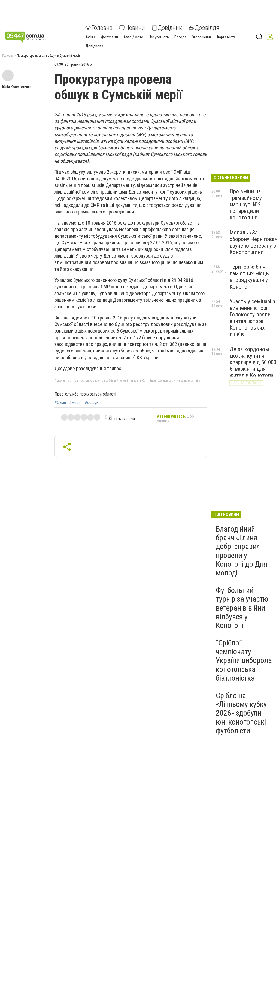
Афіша (91, 37)
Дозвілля (207, 28)
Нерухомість (159, 37)
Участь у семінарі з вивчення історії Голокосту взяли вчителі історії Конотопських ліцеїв (252, 318)
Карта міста (226, 37)
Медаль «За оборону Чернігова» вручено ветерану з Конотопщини (253, 242)
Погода (180, 37)
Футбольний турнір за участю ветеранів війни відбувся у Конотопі (242, 608)
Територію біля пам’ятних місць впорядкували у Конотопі (249, 277)
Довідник (170, 28)
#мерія (75, 402)
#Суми (60, 402)
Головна (102, 28)
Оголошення (202, 37)
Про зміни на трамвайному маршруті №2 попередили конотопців (245, 204)
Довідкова (94, 46)
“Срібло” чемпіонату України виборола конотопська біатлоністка (244, 660)
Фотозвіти (109, 37)
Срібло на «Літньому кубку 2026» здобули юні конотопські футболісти (241, 713)
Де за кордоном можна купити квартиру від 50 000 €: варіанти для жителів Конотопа (252, 362)
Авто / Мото (133, 37)
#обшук (91, 402)
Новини (135, 28)
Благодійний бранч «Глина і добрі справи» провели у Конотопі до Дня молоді (241, 550)
